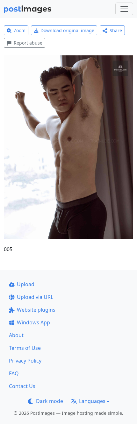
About (16, 335)
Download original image (67, 30)
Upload (25, 284)
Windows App (33, 322)
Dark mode (49, 401)
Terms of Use (25, 347)
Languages (92, 401)
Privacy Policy (25, 360)
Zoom (19, 30)
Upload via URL (35, 296)
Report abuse (28, 43)
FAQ (14, 373)
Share (116, 30)
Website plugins (36, 309)
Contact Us (22, 386)
